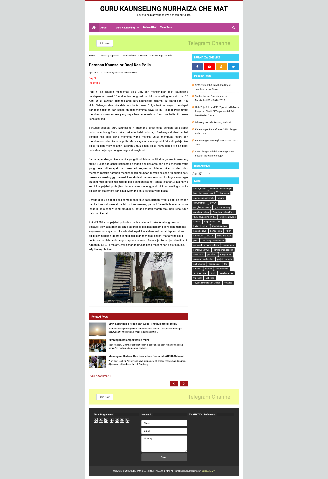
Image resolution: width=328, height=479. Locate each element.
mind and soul (130, 72)
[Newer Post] (174, 383)
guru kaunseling (201, 212)
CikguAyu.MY (208, 471)
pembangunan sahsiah (213, 240)
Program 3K (225, 254)
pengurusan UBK (201, 250)
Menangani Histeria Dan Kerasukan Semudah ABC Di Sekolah (146, 356)
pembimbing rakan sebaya (206, 245)
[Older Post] (184, 383)
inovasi (196, 221)
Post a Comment (100, 375)
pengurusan (228, 245)
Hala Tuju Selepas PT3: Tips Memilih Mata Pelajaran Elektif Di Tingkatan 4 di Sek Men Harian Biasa (217, 111)
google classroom (202, 207)
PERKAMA (198, 254)
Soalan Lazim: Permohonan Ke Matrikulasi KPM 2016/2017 (211, 98)
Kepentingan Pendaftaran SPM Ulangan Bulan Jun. (216, 131)
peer (195, 240)
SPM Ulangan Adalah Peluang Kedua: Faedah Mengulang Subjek (215, 153)
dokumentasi (199, 202)
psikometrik (199, 264)
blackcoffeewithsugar (220, 188)
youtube (228, 282)
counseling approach (114, 72)
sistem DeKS (222, 268)
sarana (208, 268)
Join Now (105, 43)
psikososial (214, 264)
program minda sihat (203, 259)
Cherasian (224, 193)
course (221, 198)
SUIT (213, 273)
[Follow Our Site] (221, 66)
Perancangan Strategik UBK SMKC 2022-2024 (216, 142)
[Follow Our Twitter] (233, 66)
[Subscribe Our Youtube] (209, 66)
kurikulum (198, 235)
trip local (197, 278)
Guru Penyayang (228, 217)
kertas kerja (216, 231)
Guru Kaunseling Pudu (223, 212)
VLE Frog (210, 278)
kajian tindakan (200, 226)
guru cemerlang (222, 207)
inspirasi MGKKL (212, 221)
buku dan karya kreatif (204, 193)
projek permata (224, 259)
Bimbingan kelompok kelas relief (128, 340)
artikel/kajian (199, 188)
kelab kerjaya (199, 231)
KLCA (228, 231)
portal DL (211, 254)
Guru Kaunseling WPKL (204, 217)
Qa (225, 264)
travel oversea (226, 273)
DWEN (213, 202)
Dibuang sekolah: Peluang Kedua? (213, 122)
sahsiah (197, 268)
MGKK (210, 235)
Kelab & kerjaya (219, 226)
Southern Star (200, 273)
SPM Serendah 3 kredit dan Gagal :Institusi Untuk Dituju (142, 324)
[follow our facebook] (197, 66)
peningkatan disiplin (223, 250)
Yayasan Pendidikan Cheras (206, 282)
